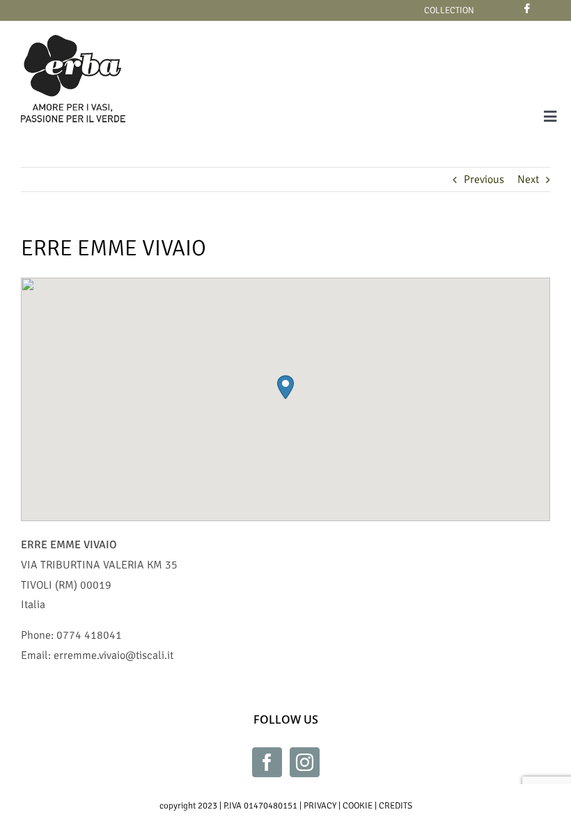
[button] (285, 387)
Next (528, 179)
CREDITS (395, 805)
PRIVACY (320, 805)
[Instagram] (305, 762)
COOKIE (358, 805)
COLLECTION (449, 10)
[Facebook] (267, 762)
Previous (484, 179)
